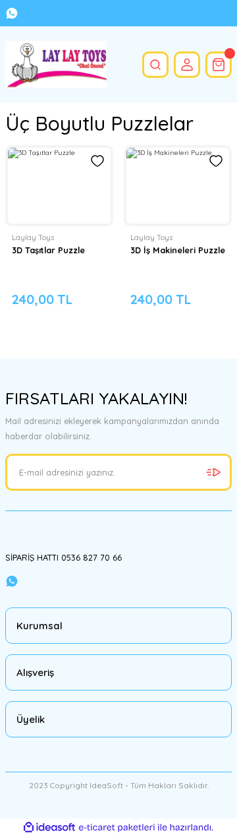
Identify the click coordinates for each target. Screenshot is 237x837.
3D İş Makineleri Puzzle (177, 250)
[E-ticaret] (116, 827)
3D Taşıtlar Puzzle (48, 250)
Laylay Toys (33, 237)
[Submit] (213, 472)
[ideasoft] (49, 828)
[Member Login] (187, 64)
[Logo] (56, 64)
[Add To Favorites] (97, 161)
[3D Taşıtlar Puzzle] (59, 185)
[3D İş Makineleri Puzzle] (178, 185)
